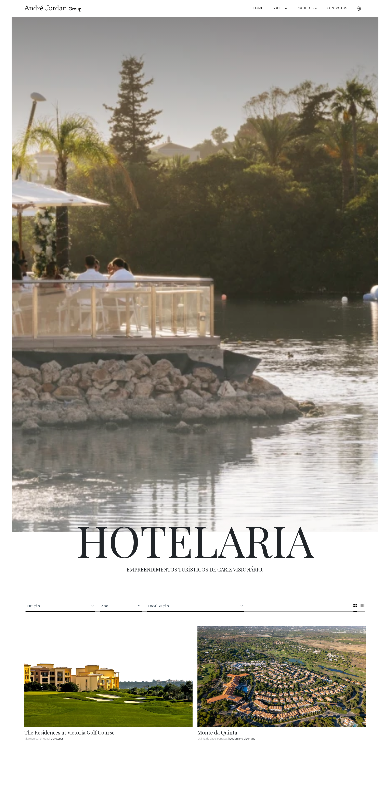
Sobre (278, 8)
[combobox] (58, 605)
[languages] (359, 8)
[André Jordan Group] (52, 8)
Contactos (337, 8)
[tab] (355, 605)
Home (258, 8)
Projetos (305, 8)
